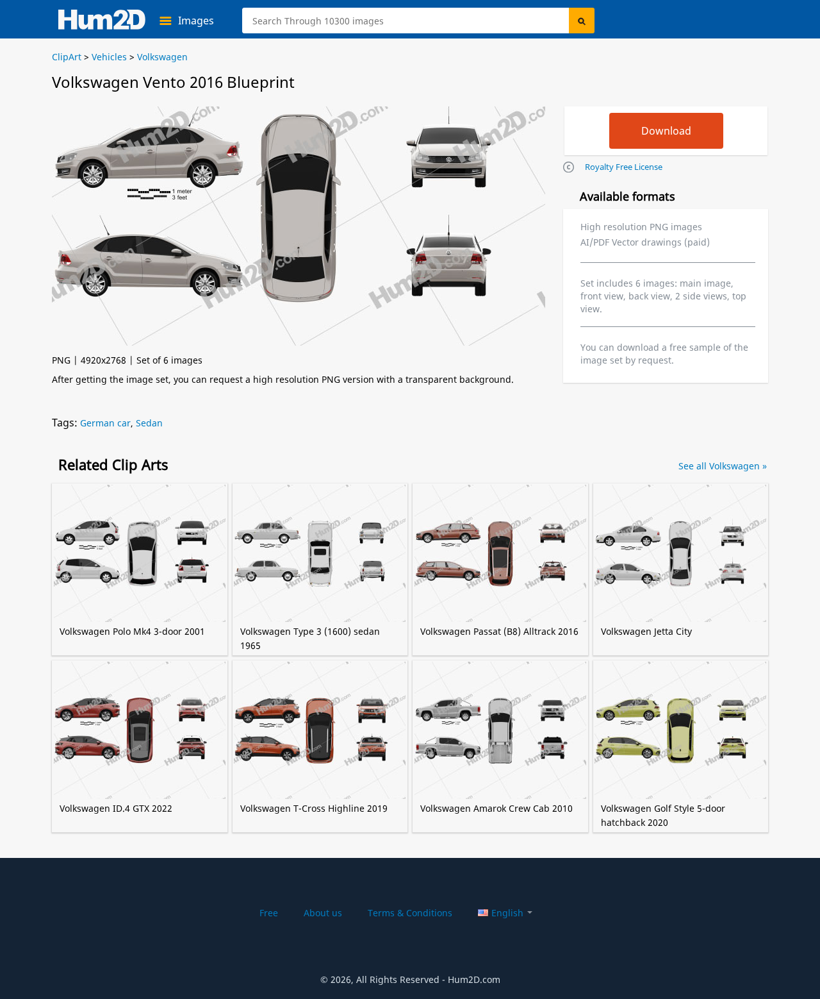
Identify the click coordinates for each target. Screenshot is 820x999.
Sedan (149, 423)
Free (268, 913)
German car (105, 423)
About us (323, 913)
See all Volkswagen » (722, 466)
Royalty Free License (623, 166)
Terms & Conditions (410, 913)
